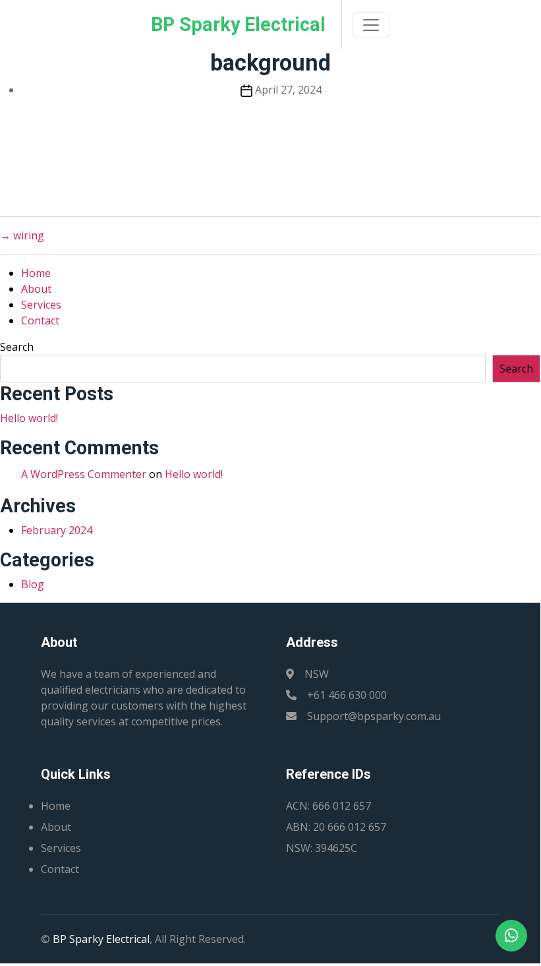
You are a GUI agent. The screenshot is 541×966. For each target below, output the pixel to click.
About (36, 289)
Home (36, 273)
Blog (32, 584)
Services (41, 304)
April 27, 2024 (288, 89)
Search (17, 347)
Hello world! (29, 418)
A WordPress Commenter (83, 474)
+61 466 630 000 (347, 695)
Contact (40, 320)
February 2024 (56, 530)
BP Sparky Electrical (101, 939)
